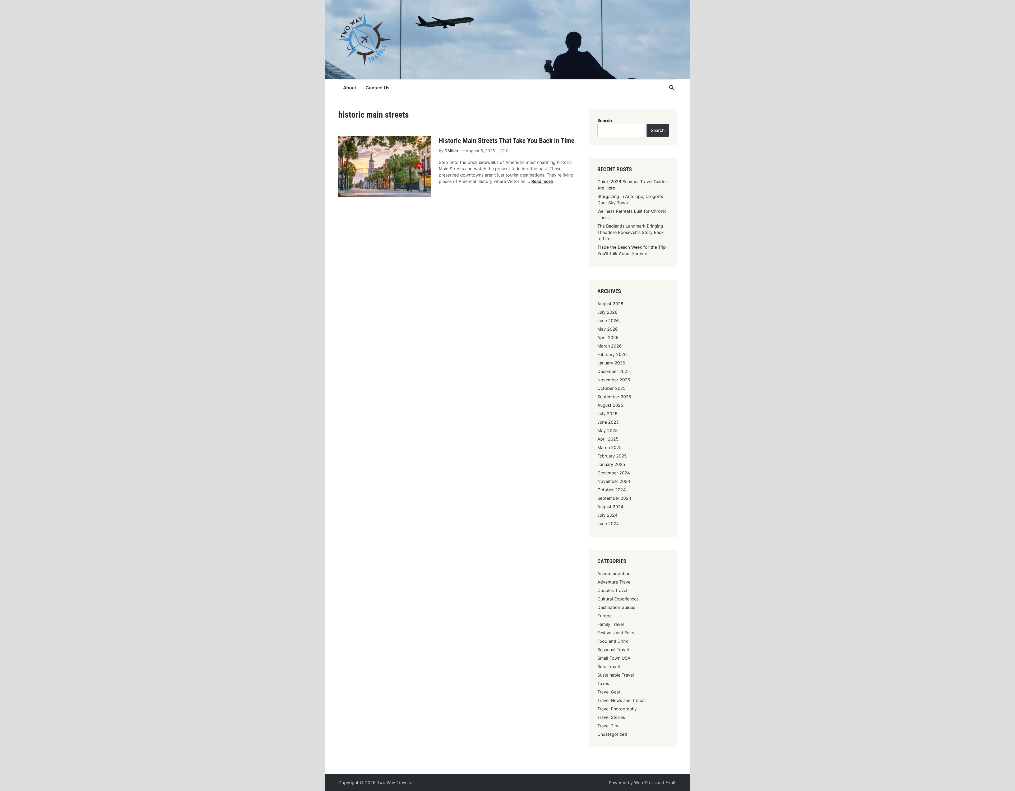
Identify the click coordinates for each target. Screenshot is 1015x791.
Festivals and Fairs (615, 632)
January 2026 (611, 363)
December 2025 (613, 371)
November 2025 (613, 379)
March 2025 (609, 447)
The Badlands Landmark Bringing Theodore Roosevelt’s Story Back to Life (630, 232)
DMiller (451, 150)
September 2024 (614, 498)
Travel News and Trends (621, 700)
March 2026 (609, 346)
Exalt (671, 782)
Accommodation (613, 573)
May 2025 (607, 430)
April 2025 (608, 439)
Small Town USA (613, 658)
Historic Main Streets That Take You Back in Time (506, 141)
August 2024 (610, 506)
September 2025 (614, 396)
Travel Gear (608, 692)
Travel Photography (617, 708)
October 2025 (611, 388)
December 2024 (613, 472)
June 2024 (608, 523)
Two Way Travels (394, 782)
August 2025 (610, 405)
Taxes (603, 683)
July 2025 (607, 413)
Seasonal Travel (613, 649)
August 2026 (610, 303)
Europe (604, 615)
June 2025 (608, 422)
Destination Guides (616, 607)
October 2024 (611, 489)
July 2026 (607, 312)
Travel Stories (611, 717)
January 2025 (611, 464)
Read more (542, 181)
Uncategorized (612, 734)
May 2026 (607, 329)
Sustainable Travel (615, 675)
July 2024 (607, 515)
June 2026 (608, 320)
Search (604, 120)
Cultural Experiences (618, 599)
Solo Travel (608, 666)
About (349, 87)
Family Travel (610, 624)
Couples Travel (612, 590)
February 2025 (612, 456)
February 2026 (612, 354)
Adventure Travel (614, 582)
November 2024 (613, 481)
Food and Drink (612, 641)
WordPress (645, 782)
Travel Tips (608, 725)
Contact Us (377, 87)
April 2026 (608, 337)
